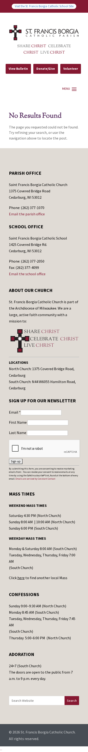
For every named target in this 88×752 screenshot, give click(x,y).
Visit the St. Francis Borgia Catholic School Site (44, 6)
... (1, 749)
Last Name (18, 432)
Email (15, 412)
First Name (18, 422)
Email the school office (27, 273)
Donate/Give (45, 69)
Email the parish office (27, 214)
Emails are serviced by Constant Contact (35, 478)
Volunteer (70, 69)
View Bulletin (18, 69)
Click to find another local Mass (38, 577)
